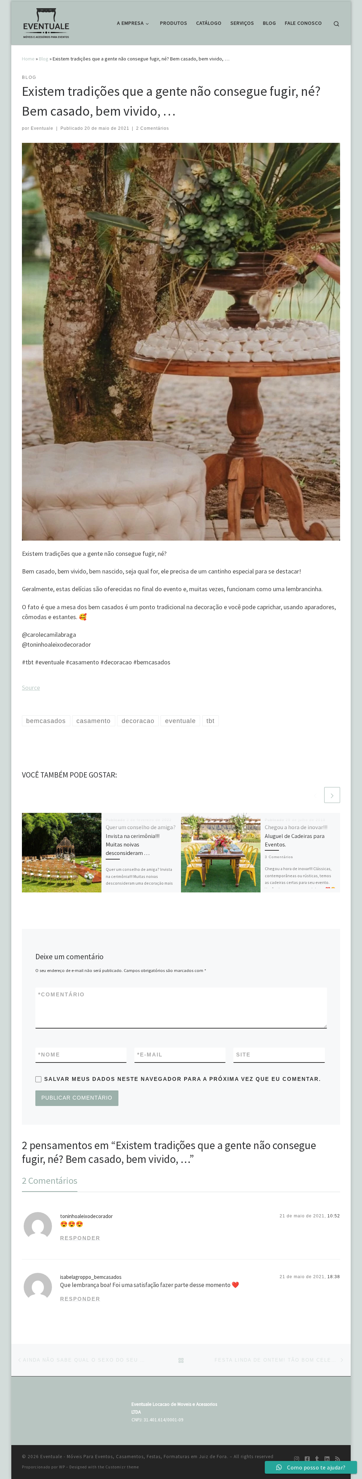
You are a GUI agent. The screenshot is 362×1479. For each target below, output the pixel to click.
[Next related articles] (332, 795)
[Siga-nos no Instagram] (296, 1459)
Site (243, 1055)
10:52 (333, 1215)
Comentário (61, 994)
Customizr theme (122, 1467)
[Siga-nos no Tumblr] (317, 1459)
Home (28, 59)
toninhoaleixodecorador (86, 1216)
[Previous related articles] (315, 795)
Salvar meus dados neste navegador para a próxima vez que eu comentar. (182, 1079)
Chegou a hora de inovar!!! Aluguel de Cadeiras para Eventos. (296, 835)
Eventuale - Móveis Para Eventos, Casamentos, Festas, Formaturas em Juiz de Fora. (134, 1457)
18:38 (333, 1276)
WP (62, 1467)
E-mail (150, 1055)
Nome (49, 1055)
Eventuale (42, 128)
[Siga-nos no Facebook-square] (307, 1459)
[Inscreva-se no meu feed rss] (337, 1459)
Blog (43, 59)
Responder (80, 1238)
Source (31, 687)
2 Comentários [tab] (49, 1180)
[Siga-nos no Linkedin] (327, 1459)
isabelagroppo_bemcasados (91, 1277)
